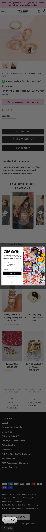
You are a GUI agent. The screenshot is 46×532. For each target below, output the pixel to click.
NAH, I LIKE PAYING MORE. (12, 276)
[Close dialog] (43, 248)
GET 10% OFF (12, 273)
